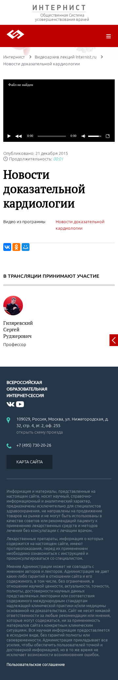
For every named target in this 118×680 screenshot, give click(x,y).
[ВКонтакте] (7, 247)
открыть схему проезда (39, 432)
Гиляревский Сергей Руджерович (18, 329)
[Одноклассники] (16, 247)
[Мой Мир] (26, 247)
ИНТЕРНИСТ (59, 9)
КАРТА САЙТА (29, 461)
